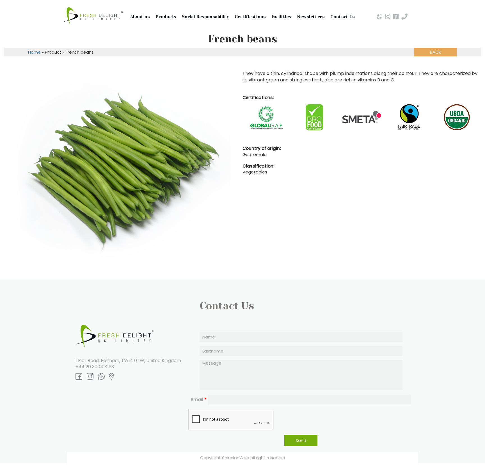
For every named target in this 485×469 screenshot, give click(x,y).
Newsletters (311, 16)
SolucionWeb (235, 458)
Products (165, 16)
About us (140, 16)
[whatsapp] (379, 16)
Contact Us (342, 16)
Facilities (281, 16)
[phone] (404, 16)
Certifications (250, 16)
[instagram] (387, 16)
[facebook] (395, 16)
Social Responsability (205, 16)
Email (199, 399)
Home (34, 52)
